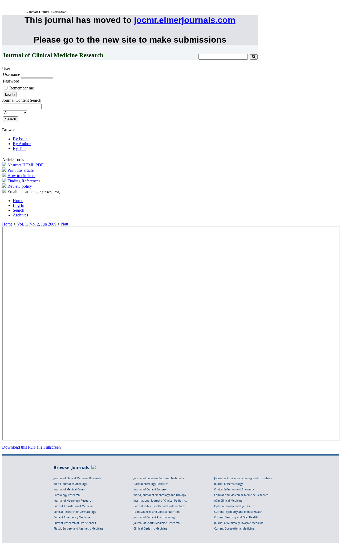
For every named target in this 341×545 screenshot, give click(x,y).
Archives (20, 215)
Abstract (14, 165)
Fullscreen (52, 447)
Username (11, 74)
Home (18, 200)
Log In (18, 205)
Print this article (20, 170)
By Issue (20, 139)
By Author (22, 143)
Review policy (19, 186)
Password (11, 81)
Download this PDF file (22, 447)
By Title (19, 148)
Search (18, 210)
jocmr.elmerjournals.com (184, 20)
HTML (28, 165)
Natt (64, 224)
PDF (39, 165)
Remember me (21, 88)
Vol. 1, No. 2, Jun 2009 (36, 224)
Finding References (23, 181)
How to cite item (21, 175)
